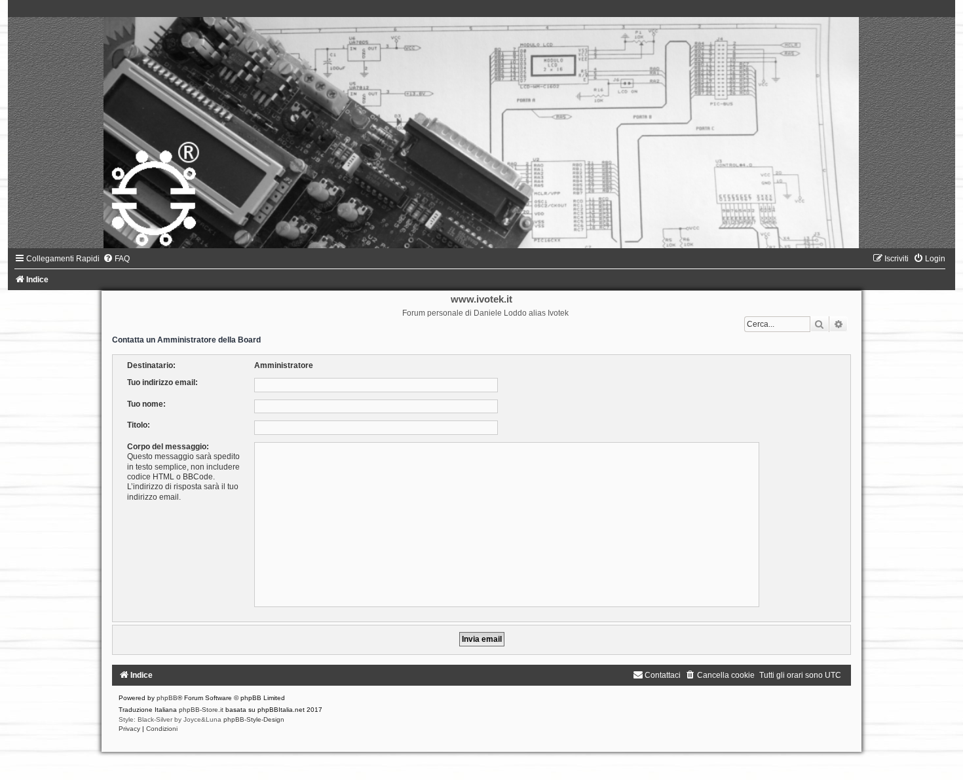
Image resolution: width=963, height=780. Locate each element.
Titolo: (138, 425)
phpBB (167, 697)
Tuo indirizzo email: (162, 382)
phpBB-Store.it (201, 709)
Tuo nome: (146, 404)
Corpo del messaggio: (168, 446)
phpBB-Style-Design (253, 719)
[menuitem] (116, 258)
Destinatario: (151, 365)
